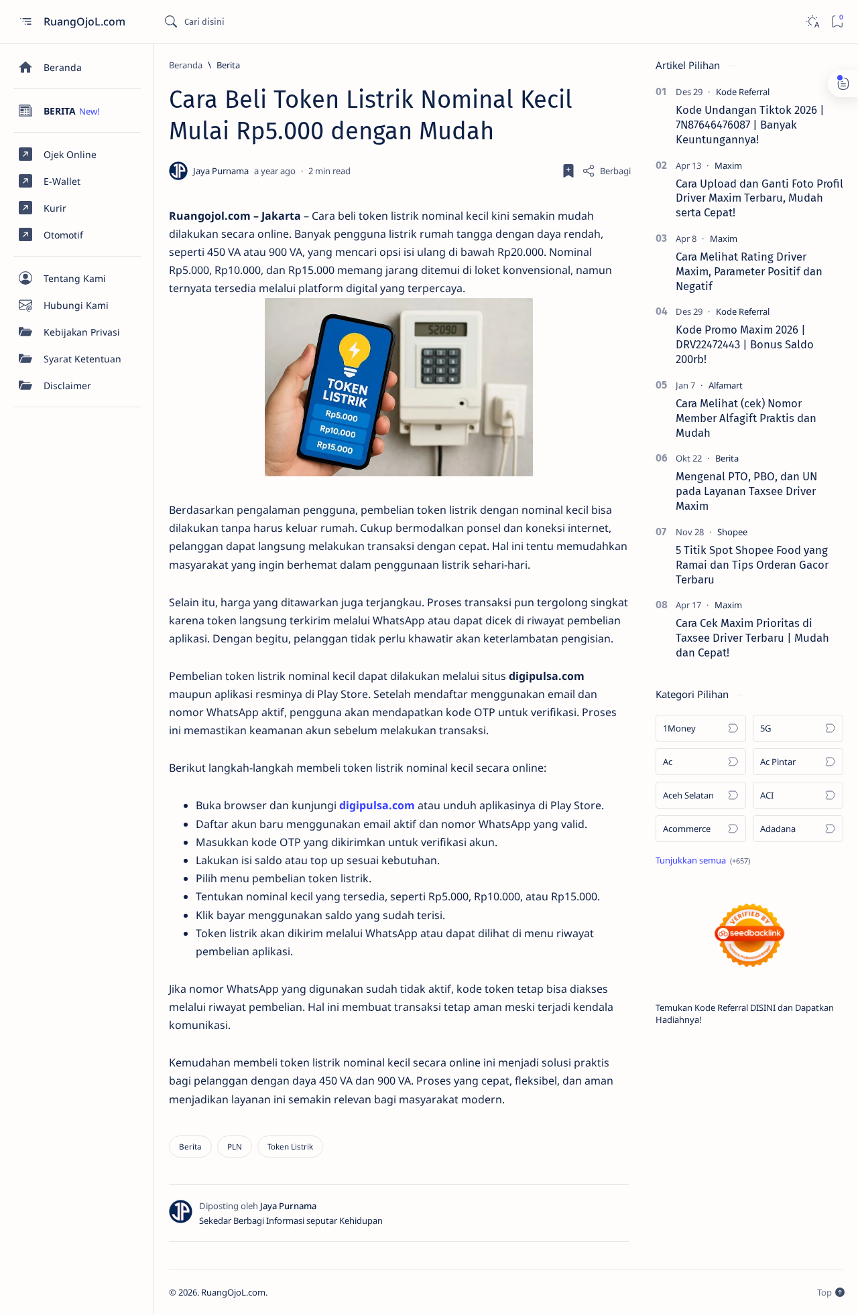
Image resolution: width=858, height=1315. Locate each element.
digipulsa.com (377, 805)
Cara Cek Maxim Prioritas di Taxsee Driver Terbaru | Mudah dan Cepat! (752, 637)
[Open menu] (25, 21)
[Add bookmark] (568, 171)
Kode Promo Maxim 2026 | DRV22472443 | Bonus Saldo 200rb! (745, 344)
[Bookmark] (837, 21)
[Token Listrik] (290, 1146)
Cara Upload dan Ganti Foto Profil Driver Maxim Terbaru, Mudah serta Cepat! (759, 198)
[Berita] (190, 1146)
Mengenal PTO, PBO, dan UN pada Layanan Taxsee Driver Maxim (746, 491)
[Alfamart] (726, 385)
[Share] (606, 171)
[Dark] (812, 21)
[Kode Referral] (743, 91)
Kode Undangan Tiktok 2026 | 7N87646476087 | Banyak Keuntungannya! (750, 124)
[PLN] (234, 1146)
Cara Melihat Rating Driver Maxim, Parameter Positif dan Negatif (749, 271)
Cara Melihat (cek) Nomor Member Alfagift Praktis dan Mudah (746, 418)
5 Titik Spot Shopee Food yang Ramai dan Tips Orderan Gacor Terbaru (752, 564)
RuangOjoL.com (86, 21)
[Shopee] (732, 532)
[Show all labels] (703, 860)
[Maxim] (728, 165)
